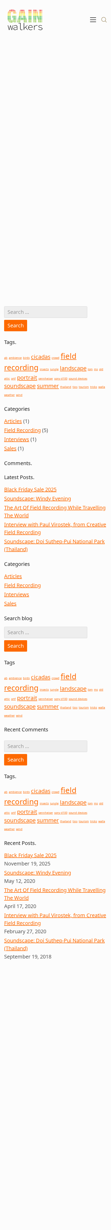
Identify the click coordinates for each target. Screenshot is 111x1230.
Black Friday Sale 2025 (30, 489)
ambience (15, 358)
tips (75, 387)
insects (44, 369)
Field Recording (22, 430)
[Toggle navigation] (93, 19)
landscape (73, 368)
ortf (13, 378)
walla (101, 387)
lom (90, 369)
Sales (10, 448)
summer (48, 385)
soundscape (20, 385)
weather (9, 395)
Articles (13, 421)
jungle (54, 369)
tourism (84, 387)
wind (19, 395)
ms (96, 369)
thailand (65, 387)
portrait (27, 377)
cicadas (40, 356)
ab (5, 358)
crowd (55, 358)
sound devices (78, 378)
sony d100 (60, 378)
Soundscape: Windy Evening (37, 498)
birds (26, 358)
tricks (93, 387)
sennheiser (45, 378)
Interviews (16, 439)
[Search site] (104, 20)
